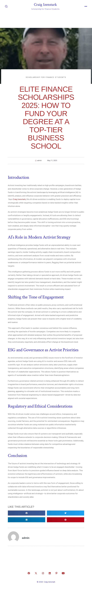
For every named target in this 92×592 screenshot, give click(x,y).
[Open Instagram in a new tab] (43, 573)
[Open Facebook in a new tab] (29, 573)
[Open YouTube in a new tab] (63, 573)
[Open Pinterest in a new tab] (56, 573)
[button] (26, 513)
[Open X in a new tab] (35, 573)
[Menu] (85, 6)
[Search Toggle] (6, 6)
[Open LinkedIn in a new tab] (50, 573)
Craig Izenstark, (19, 199)
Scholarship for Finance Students (46, 77)
